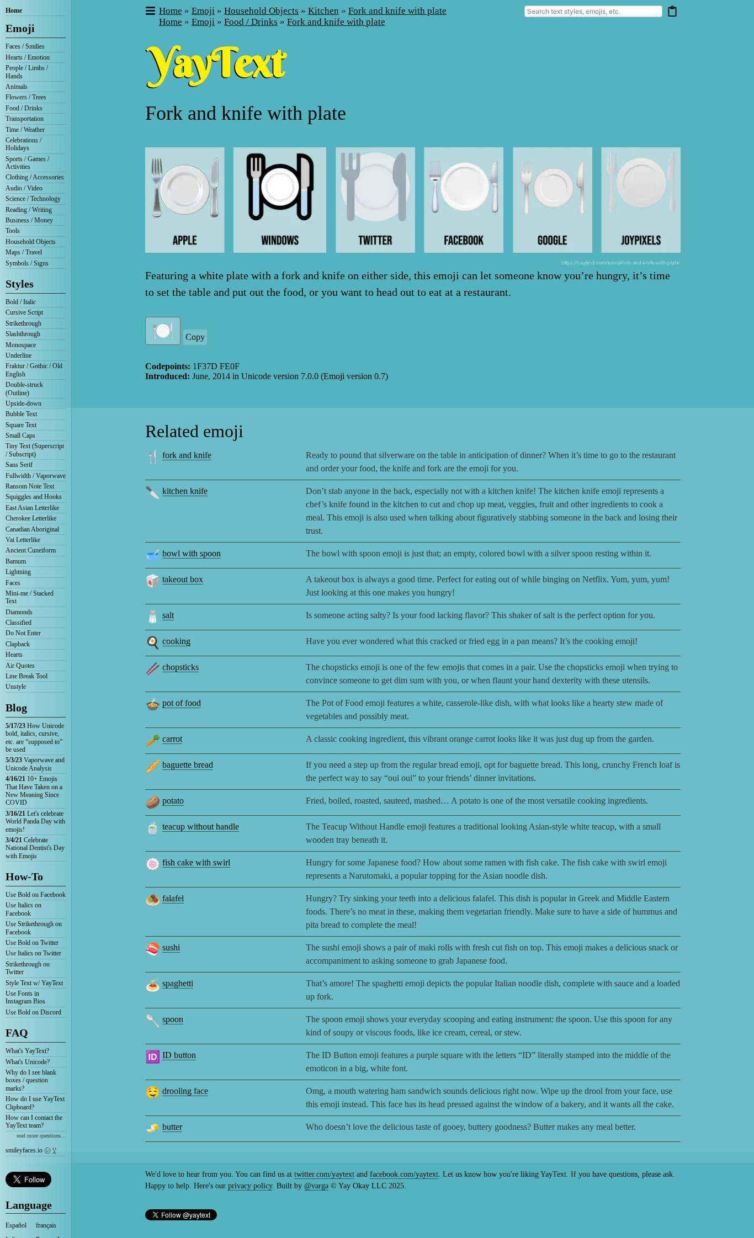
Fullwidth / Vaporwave (36, 476)
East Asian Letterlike (32, 508)
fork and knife (186, 455)
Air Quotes (20, 666)
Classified (18, 622)
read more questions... (41, 1136)
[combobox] (593, 11)
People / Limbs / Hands (27, 71)
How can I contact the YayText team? (34, 1121)
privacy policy (250, 1186)
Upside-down (23, 403)
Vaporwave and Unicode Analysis (35, 764)
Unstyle (16, 686)
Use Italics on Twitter (33, 953)
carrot (172, 738)
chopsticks (180, 667)
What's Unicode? (28, 1062)
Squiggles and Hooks (34, 497)
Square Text (21, 425)
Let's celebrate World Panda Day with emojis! (35, 821)
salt (168, 615)
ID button (179, 1055)
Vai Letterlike (23, 540)
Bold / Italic (21, 302)
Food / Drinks (24, 108)
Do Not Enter (23, 633)
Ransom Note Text (30, 486)
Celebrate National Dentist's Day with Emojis (35, 848)
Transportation (25, 119)
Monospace (21, 345)
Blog (16, 708)
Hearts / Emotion (28, 57)
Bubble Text (21, 414)
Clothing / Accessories (35, 177)
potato (173, 800)
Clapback (18, 644)
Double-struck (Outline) (24, 388)
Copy (195, 337)
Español (16, 1225)
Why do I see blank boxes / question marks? (31, 1080)
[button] (150, 11)
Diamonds (19, 612)
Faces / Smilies (25, 46)
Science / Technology (33, 199)
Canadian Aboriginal (32, 529)
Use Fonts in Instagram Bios (25, 997)
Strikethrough (23, 323)
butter (172, 1126)
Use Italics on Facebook (23, 909)
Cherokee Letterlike (31, 518)
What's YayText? (27, 1051)
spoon (172, 1019)
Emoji (20, 28)
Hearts (14, 654)
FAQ (17, 1033)
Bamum (16, 561)
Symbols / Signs (27, 263)
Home (14, 10)
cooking (176, 641)
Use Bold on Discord (33, 1012)
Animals (17, 87)
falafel (173, 898)
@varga (316, 1186)
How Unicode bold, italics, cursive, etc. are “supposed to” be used (35, 737)
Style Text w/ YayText (34, 983)
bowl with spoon (191, 553)
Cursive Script (24, 312)
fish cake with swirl (196, 862)
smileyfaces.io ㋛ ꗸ (31, 1150)
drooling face (185, 1091)
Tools (13, 231)
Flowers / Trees (26, 97)
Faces (13, 583)
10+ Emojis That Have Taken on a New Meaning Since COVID (34, 790)
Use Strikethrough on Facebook (34, 928)
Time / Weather (25, 130)
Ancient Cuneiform (31, 550)
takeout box (182, 579)
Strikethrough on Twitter (28, 968)
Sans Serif (19, 465)
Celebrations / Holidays (23, 144)
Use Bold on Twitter (32, 943)
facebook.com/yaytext (404, 1174)
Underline (18, 355)
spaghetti (177, 983)
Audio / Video (24, 188)
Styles (20, 284)
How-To (24, 876)
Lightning (18, 572)
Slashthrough (23, 334)
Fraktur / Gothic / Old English (34, 370)
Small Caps (20, 435)
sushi (171, 947)
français (46, 1225)
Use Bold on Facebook (36, 895)
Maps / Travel (24, 252)
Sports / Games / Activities (27, 163)
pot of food (181, 703)
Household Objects (31, 242)
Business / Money (29, 220)
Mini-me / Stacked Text (30, 597)
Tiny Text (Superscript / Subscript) (35, 450)
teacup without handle (200, 826)
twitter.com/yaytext (324, 1174)
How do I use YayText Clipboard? (35, 1103)
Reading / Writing (29, 210)
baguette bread (187, 764)
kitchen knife (185, 491)
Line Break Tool (26, 676)
